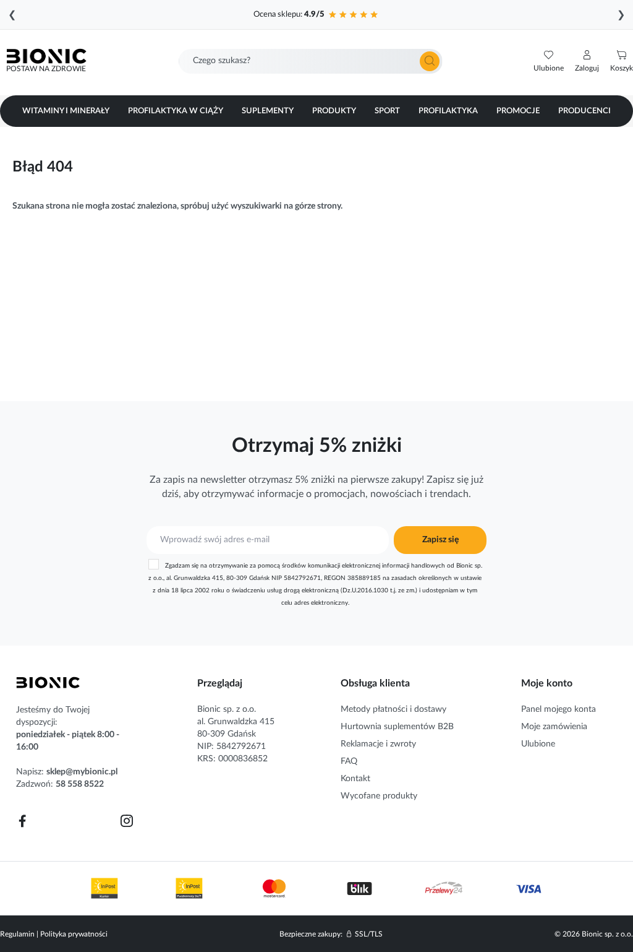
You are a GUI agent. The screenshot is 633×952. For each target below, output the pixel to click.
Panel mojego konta (558, 709)
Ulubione (538, 744)
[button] (587, 61)
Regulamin (17, 934)
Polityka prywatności (74, 934)
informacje (280, 494)
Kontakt (355, 778)
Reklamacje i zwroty (378, 744)
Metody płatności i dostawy (393, 709)
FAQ (349, 761)
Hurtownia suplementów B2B (397, 726)
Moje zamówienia (554, 726)
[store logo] (48, 683)
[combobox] (311, 61)
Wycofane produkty (379, 796)
